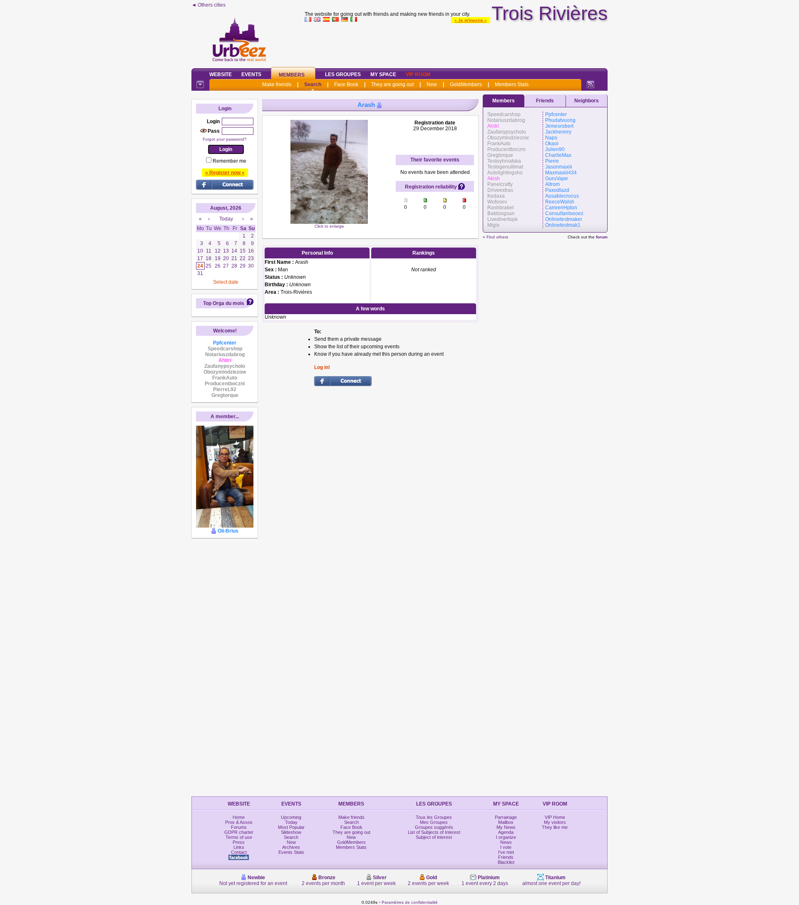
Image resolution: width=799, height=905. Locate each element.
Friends (545, 101)
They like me (555, 827)
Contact (239, 852)
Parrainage (506, 817)
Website (220, 74)
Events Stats (291, 852)
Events (251, 74)
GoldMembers (466, 84)
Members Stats (512, 84)
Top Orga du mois (223, 303)
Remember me (229, 161)
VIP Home (555, 817)
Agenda (506, 832)
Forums (239, 827)
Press (239, 842)
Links (238, 847)
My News (506, 827)
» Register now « (225, 173)
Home (239, 817)
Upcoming (291, 817)
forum (602, 237)
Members (292, 75)
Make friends (276, 84)
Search (312, 84)
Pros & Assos (239, 822)
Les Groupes (343, 74)
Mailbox (506, 822)
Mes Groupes (434, 822)
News (506, 842)
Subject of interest (434, 837)
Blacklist (506, 862)
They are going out (392, 84)
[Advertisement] (456, 43)
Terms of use (239, 837)
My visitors (555, 822)
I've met (506, 852)
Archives (291, 847)
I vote (505, 847)
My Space (383, 74)
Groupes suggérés (434, 827)
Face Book (346, 84)
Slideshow (291, 832)
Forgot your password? (225, 139)
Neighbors (586, 101)
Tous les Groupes (434, 817)
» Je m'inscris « (470, 20)
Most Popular (291, 827)
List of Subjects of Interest (434, 832)
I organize (506, 837)
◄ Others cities (208, 5)
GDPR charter (238, 832)
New (432, 84)
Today (291, 822)
